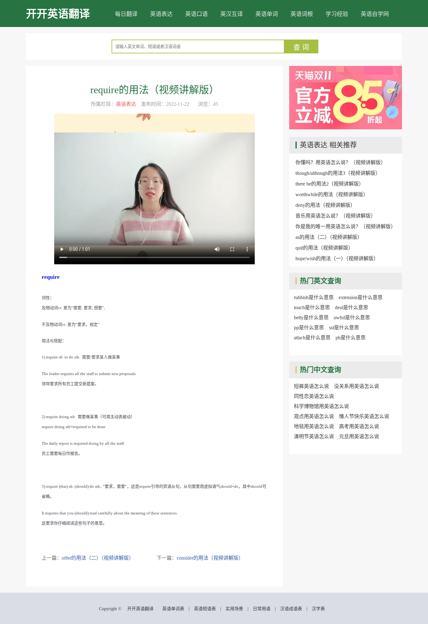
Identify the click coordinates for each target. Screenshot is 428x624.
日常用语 (261, 608)
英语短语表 (205, 608)
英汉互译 (231, 14)
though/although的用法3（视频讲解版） (337, 173)
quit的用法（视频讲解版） (324, 247)
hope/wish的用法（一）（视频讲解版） (336, 258)
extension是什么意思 (361, 297)
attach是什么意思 (312, 337)
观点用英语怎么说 (314, 416)
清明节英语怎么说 (314, 436)
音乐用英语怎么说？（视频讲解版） (335, 215)
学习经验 (337, 14)
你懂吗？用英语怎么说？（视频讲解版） (340, 162)
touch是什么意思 (312, 307)
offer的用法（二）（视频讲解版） (98, 558)
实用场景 (234, 608)
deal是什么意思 (351, 307)
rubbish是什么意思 (314, 297)
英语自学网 (375, 14)
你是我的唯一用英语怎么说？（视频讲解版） (345, 226)
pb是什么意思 (351, 337)
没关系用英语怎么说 (356, 386)
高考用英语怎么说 (359, 426)
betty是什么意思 (311, 317)
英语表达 (161, 14)
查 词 (301, 47)
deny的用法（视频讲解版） (325, 205)
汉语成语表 (291, 608)
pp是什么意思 (309, 327)
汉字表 (318, 608)
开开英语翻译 (58, 14)
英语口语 (196, 14)
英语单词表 (173, 608)
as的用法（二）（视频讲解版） (328, 237)
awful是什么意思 (352, 317)
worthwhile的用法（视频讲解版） (331, 194)
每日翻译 (126, 14)
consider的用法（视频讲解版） (210, 558)
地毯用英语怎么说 (314, 426)
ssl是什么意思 (344, 327)
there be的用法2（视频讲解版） (329, 183)
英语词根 (301, 14)
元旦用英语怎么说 (359, 436)
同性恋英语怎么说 (314, 396)
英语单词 (266, 14)
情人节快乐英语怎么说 (364, 416)
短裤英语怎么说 (311, 386)
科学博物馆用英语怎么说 (321, 406)
